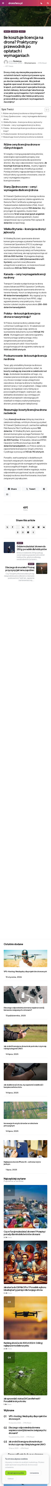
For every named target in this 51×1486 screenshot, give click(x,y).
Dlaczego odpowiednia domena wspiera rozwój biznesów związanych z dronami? (24, 1008)
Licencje (14, 31)
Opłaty (22, 31)
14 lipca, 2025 (12, 1054)
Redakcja (17, 61)
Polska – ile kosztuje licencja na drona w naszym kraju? (23, 129)
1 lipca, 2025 (11, 1169)
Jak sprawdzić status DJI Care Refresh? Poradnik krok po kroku (22, 1400)
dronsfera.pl (15, 3)
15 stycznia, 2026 (14, 977)
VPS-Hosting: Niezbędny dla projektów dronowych (25, 971)
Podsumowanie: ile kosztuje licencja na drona (22, 134)
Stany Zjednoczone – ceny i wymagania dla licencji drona (24, 117)
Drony (6, 31)
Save (19, 527)
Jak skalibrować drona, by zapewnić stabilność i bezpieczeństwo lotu (23, 1085)
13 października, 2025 (16, 1015)
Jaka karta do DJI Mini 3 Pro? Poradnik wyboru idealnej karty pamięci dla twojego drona (25, 1288)
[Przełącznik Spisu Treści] (45, 110)
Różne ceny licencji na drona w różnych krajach (23, 113)
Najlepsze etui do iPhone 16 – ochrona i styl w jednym (22, 1163)
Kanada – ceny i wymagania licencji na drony (22, 125)
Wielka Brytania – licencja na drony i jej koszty (22, 122)
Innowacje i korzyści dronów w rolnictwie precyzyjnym (21, 1124)
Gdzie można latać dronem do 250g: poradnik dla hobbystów (32, 548)
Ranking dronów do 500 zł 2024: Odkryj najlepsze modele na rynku (23, 1344)
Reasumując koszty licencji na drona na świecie (23, 137)
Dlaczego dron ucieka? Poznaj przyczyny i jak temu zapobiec (19, 568)
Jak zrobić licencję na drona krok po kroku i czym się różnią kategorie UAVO (25, 1047)
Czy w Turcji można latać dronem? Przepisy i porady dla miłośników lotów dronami (24, 1233)
